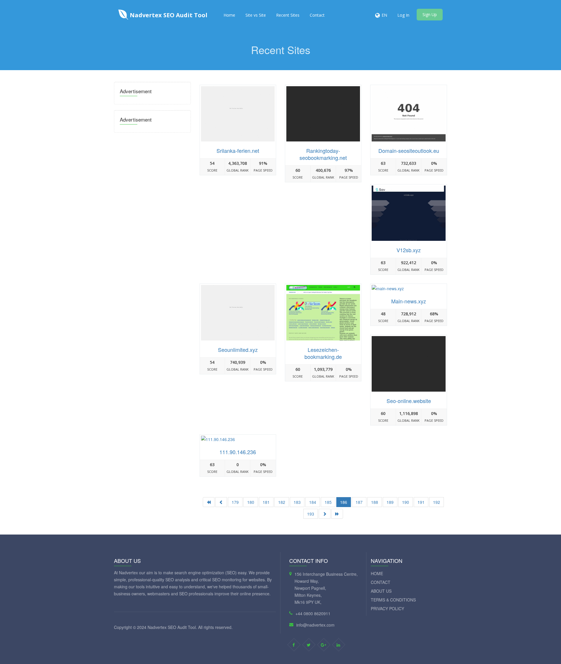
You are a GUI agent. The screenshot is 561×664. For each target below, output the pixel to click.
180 (250, 502)
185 (328, 502)
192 (436, 502)
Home (229, 15)
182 (281, 502)
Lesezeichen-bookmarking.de (323, 353)
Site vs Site (255, 15)
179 (235, 502)
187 (359, 502)
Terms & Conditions (393, 600)
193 (310, 514)
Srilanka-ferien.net (238, 150)
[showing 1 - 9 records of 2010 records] (208, 502)
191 (421, 502)
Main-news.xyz (408, 301)
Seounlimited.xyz (238, 349)
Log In (403, 15)
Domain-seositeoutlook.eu (408, 150)
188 (374, 502)
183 (297, 502)
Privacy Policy (387, 608)
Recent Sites (287, 15)
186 (343, 502)
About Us (381, 591)
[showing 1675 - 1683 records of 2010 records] (324, 514)
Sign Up (430, 14)
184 (312, 502)
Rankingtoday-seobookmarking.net (323, 154)
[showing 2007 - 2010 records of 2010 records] (221, 502)
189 (390, 502)
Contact (317, 15)
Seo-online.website (409, 400)
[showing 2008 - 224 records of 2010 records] (337, 514)
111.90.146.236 (237, 452)
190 (405, 502)
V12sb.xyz (408, 250)
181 (266, 502)
